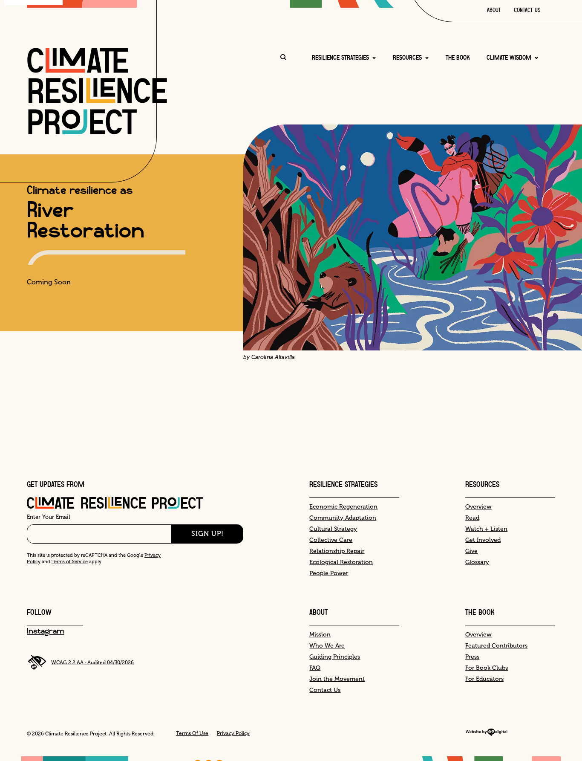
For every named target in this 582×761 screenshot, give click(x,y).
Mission (320, 634)
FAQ (314, 667)
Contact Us (527, 10)
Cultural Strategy (333, 528)
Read (472, 517)
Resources (407, 58)
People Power (328, 573)
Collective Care (330, 540)
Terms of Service (70, 561)
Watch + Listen (486, 528)
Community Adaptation (342, 517)
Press (472, 656)
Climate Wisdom (509, 58)
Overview (478, 506)
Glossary (477, 562)
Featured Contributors (496, 645)
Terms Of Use (192, 733)
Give (471, 551)
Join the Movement (337, 679)
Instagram (45, 631)
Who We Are (327, 645)
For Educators (484, 679)
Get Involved (483, 540)
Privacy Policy (233, 733)
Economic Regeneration (343, 506)
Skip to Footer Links (35, 425)
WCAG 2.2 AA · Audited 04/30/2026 (92, 663)
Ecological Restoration (341, 562)
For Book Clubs (486, 667)
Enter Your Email (48, 517)
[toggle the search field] (283, 57)
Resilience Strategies (340, 58)
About (494, 10)
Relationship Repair (336, 551)
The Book (458, 58)
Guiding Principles (334, 656)
